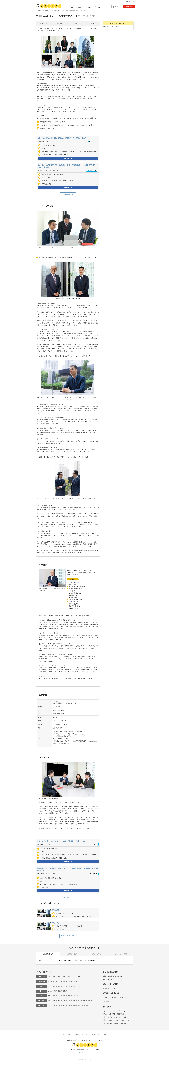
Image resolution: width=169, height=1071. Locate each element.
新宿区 (63, 10)
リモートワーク (107, 1011)
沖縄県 (86, 1005)
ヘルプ (62, 1034)
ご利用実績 (76, 1034)
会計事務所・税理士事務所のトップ (44, 10)
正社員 (105, 997)
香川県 (80, 1000)
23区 (59, 10)
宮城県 (65, 976)
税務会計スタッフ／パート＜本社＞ (48, 170)
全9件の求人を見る (67, 194)
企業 (111, 988)
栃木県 (66, 960)
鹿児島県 (80, 1005)
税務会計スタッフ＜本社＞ (45, 141)
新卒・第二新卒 (123, 1017)
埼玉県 (76, 960)
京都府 (55, 996)
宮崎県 (75, 1005)
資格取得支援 (125, 1023)
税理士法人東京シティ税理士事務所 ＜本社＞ (76, 10)
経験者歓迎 (117, 1023)
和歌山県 (75, 996)
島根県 (55, 1000)
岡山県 (60, 1000)
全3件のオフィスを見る (67, 935)
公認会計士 (111, 976)
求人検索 (88, 7)
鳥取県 (50, 1000)
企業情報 (59, 23)
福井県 (65, 981)
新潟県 (50, 981)
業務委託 (106, 1001)
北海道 (50, 976)
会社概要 (68, 1034)
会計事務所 (106, 988)
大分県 (70, 1005)
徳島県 (75, 1000)
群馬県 (71, 960)
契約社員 (113, 997)
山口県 (70, 1000)
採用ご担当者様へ (130, 1)
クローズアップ (44, 23)
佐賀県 (55, 1005)
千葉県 (82, 960)
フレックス (127, 1011)
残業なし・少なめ (107, 1020)
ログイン (117, 6)
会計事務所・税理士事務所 (116, 1014)
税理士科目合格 (119, 976)
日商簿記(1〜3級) (107, 979)
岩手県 (60, 976)
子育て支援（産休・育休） (110, 1017)
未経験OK (109, 1023)
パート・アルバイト (125, 997)
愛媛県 (85, 1000)
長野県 (75, 981)
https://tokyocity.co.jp (58, 713)
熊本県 (65, 1005)
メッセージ (91, 23)
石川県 (60, 981)
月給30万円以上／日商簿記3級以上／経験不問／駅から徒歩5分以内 (62, 138)
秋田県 (70, 976)
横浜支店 (55, 923)
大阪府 (60, 996)
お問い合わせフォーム (84, 1052)
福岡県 (50, 1005)
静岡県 (55, 991)
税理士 (104, 976)
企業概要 (76, 23)
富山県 (55, 981)
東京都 (55, 10)
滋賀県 (50, 996)
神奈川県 (92, 960)
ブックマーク (100, 7)
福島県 (80, 976)
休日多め (105, 1014)
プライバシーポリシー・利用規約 (100, 1034)
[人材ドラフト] (48, 6)
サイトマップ (85, 1034)
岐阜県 (50, 991)
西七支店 (55, 910)
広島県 (65, 1000)
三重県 (65, 991)
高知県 (90, 1000)
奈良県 (70, 996)
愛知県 (60, 991)
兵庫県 (65, 996)
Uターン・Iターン (118, 1011)
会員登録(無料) (129, 6)
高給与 (128, 1020)
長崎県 (60, 1005)
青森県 (55, 976)
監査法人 (116, 988)
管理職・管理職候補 (119, 1020)
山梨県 (70, 981)
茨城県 (60, 960)
